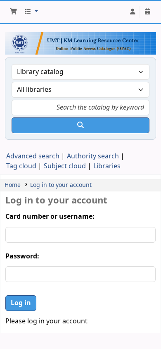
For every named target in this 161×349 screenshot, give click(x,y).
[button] (14, 12)
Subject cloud (65, 166)
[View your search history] (147, 12)
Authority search (93, 156)
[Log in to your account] (132, 12)
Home (13, 185)
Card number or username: (50, 217)
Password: (22, 256)
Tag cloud (21, 166)
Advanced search (32, 156)
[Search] (80, 125)
